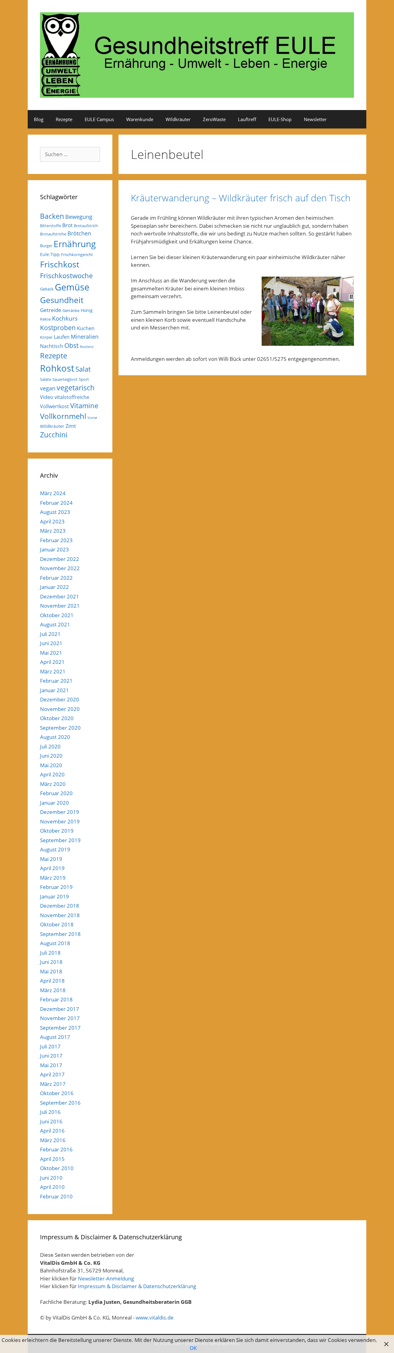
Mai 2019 (51, 858)
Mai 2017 (51, 1065)
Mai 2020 (51, 765)
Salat (83, 369)
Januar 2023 (54, 549)
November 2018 (60, 915)
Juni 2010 (51, 1177)
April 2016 (52, 1130)
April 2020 (52, 774)
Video (46, 397)
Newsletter (315, 119)
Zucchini (53, 435)
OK (193, 1347)
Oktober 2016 (57, 1093)
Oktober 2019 (57, 830)
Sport (84, 379)
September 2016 (60, 1102)
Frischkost (59, 264)
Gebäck (47, 289)
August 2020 (55, 736)
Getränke (70, 310)
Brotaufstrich (86, 225)
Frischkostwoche (66, 275)
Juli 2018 (50, 952)
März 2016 (53, 1140)
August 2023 (55, 511)
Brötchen (79, 233)
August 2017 (55, 1036)
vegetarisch (75, 387)
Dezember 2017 (59, 1008)
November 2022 (60, 568)
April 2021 (52, 661)
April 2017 (52, 1074)
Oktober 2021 (57, 615)
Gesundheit (61, 300)
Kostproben (58, 327)
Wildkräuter (178, 119)
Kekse (45, 319)
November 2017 (60, 1018)
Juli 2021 (50, 633)
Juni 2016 (51, 1121)
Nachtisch (51, 346)
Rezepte (64, 119)
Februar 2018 (56, 999)
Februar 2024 (56, 502)
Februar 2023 (56, 540)
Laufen (62, 336)
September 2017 (60, 1027)
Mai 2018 (51, 971)
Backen (52, 216)
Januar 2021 (54, 690)
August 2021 (55, 624)
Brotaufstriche (53, 234)
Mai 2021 (51, 652)
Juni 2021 (51, 643)
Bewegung (78, 216)
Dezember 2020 (59, 699)
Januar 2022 (54, 586)
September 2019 (60, 840)
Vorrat (92, 418)
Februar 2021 (56, 680)
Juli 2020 (50, 746)
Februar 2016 (56, 1149)
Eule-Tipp (50, 254)
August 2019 (55, 849)
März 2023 (53, 530)
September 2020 (60, 727)
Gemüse (72, 287)
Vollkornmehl (63, 416)
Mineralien (84, 336)
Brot (67, 225)
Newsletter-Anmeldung (106, 1278)
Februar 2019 (56, 886)
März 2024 (53, 493)
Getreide (50, 310)
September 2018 (60, 933)
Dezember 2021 (59, 596)
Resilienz (87, 347)
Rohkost (57, 368)
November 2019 (60, 821)
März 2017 (53, 1083)
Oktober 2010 (57, 1168)
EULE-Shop (279, 119)
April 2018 (52, 980)
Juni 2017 (51, 1055)
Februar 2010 (56, 1196)
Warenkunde (139, 119)
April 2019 (52, 868)
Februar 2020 (56, 793)
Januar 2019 (54, 896)
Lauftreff (247, 119)
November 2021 (60, 605)
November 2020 (60, 708)
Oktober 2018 (57, 924)
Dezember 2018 (59, 905)
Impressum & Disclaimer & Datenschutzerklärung (137, 1286)
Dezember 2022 (59, 558)
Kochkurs (65, 318)
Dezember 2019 (59, 811)
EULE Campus (99, 119)
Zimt (71, 426)
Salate (45, 379)
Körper (46, 337)
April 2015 (52, 1158)
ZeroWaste (214, 119)
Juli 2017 (50, 1046)
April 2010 (52, 1186)
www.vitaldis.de (155, 1317)
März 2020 (53, 783)
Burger (46, 245)
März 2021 (53, 671)
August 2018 (55, 943)
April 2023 (52, 521)
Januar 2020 (54, 802)
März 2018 (53, 990)
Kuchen (85, 328)
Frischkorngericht (77, 254)
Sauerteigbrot (65, 379)
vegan (47, 388)
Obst (71, 345)
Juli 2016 (50, 1111)
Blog (38, 119)
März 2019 (53, 877)
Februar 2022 (56, 577)
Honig (87, 310)
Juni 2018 (51, 961)
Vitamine (84, 405)
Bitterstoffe (50, 225)
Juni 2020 (51, 755)
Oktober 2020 (57, 718)
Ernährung (75, 244)
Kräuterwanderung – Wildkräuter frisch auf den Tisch (241, 197)
